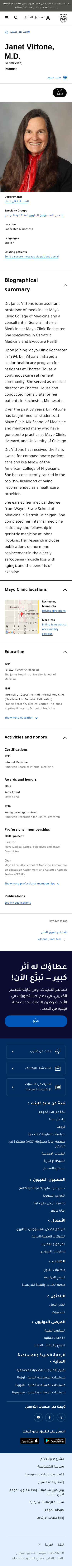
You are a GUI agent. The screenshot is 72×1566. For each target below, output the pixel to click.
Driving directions (54, 611)
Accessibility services (50, 632)
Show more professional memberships (30, 884)
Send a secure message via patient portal (32, 257)
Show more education (19, 718)
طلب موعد (54, 77)
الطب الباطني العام (17, 201)
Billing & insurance (54, 625)
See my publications (18, 903)
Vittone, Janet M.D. (49, 939)
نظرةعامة (60, 92)
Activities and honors (26, 737)
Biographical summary (21, 285)
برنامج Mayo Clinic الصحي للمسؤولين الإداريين (34, 215)
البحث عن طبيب (20, 32)
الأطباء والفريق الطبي (54, 932)
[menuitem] (59, 93)
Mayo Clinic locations (26, 590)
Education (14, 652)
